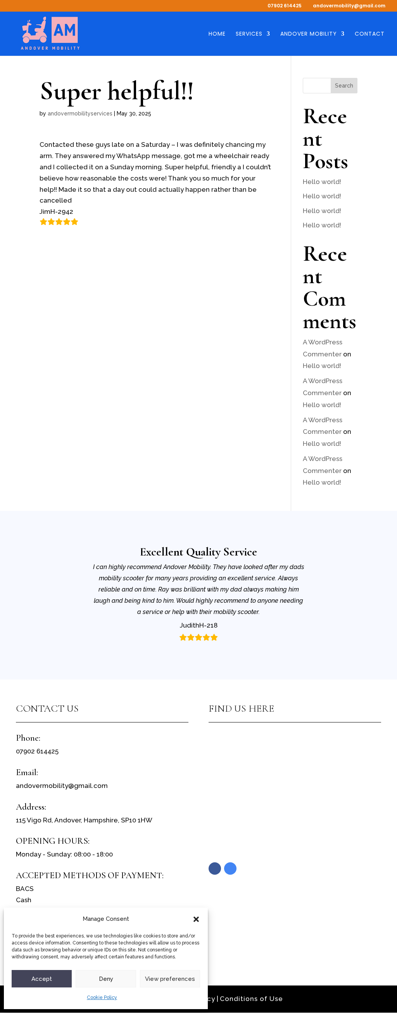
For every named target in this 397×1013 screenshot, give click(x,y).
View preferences (170, 978)
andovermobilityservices (80, 113)
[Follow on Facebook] (215, 868)
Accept (41, 978)
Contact (370, 34)
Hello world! (322, 182)
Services (249, 34)
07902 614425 (285, 5)
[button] (196, 919)
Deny (106, 978)
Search (344, 86)
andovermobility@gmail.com (62, 785)
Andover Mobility (308, 34)
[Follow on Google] (230, 868)
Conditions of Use (251, 999)
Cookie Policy (102, 997)
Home (217, 34)
